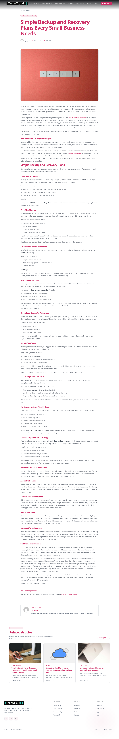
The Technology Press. (69, 594)
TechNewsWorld (75, 153)
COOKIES (112, 730)
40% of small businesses (77, 118)
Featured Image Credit (28, 591)
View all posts (102, 638)
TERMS (104, 730)
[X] (16, 718)
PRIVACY (97, 730)
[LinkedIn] (6, 718)
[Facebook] (11, 718)
